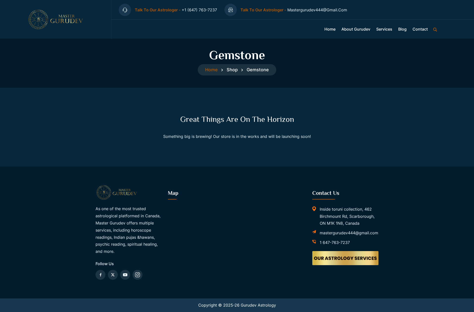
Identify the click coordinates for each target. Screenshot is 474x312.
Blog (402, 29)
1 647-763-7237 (335, 242)
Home (330, 29)
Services (384, 29)
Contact (420, 29)
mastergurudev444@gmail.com (349, 232)
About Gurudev (355, 29)
